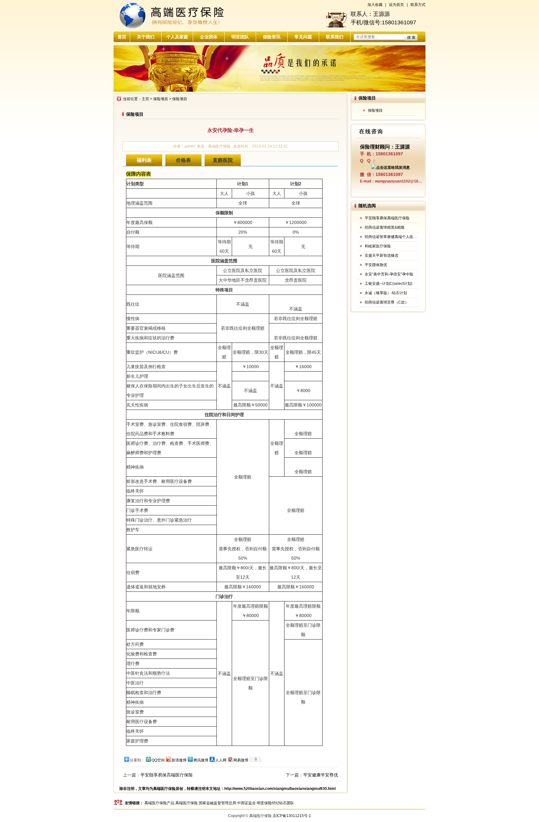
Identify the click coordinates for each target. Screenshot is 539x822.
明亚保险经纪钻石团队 (275, 803)
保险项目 (160, 99)
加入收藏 (374, 4)
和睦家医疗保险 (378, 246)
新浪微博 (179, 760)
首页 (122, 36)
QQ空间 (158, 760)
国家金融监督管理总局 (217, 803)
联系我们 (334, 36)
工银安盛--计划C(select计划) (388, 283)
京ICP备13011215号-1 (292, 816)
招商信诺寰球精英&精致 (385, 227)
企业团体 (208, 36)
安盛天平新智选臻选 (381, 255)
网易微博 (240, 760)
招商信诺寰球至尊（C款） (387, 302)
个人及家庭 (177, 36)
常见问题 (303, 36)
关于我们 (145, 36)
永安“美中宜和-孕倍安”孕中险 (389, 274)
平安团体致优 (376, 265)
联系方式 (417, 4)
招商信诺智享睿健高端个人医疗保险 (392, 237)
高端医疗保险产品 (159, 803)
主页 (145, 99)
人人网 (220, 760)
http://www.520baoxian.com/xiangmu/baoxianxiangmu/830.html (280, 788)
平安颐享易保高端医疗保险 (166, 774)
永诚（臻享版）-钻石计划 (386, 293)
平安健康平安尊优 (320, 774)
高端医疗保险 (164, 788)
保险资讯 (271, 36)
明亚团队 (240, 36)
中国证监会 (246, 803)
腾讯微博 (200, 760)
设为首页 (396, 4)
